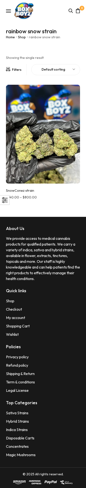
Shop (22, 37)
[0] (78, 10)
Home (10, 37)
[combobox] (55, 70)
